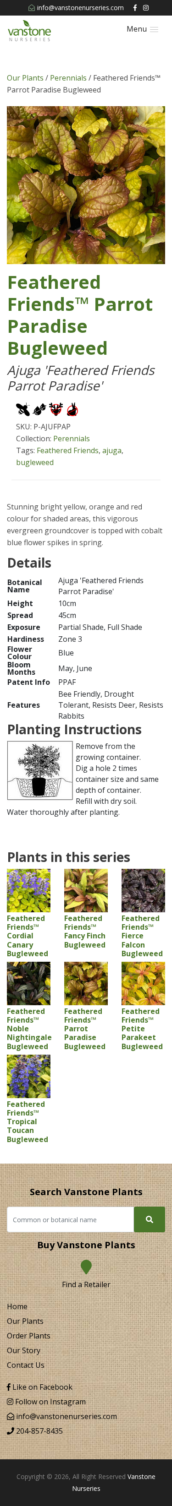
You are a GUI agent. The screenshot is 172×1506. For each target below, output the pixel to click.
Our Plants (25, 78)
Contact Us (25, 1365)
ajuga (112, 450)
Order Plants (28, 1336)
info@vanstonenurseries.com (80, 7)
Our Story (23, 1350)
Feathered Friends (68, 450)
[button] (142, 29)
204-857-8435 (38, 1431)
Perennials (68, 78)
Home (17, 1306)
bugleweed (35, 462)
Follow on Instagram (49, 1402)
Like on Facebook (41, 1387)
